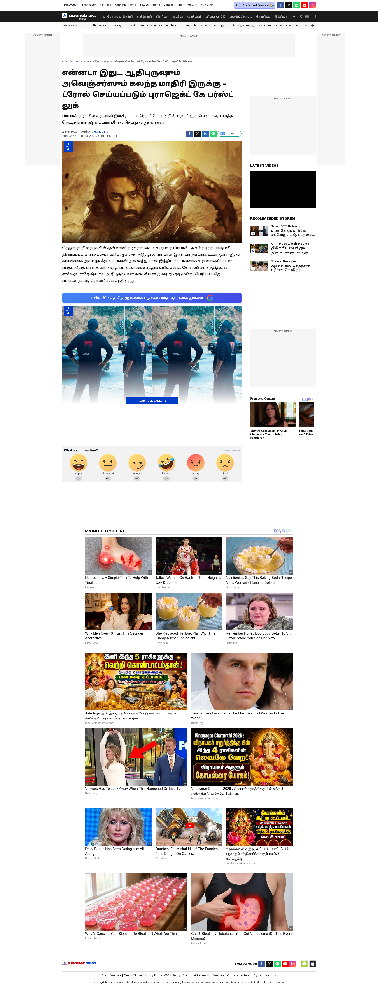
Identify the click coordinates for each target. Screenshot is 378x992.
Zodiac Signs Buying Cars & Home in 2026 (255, 25)
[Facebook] (280, 5)
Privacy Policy (153, 975)
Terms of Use (133, 975)
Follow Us (233, 133)
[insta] (312, 5)
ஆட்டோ (177, 16)
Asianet (79, 963)
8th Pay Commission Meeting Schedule (137, 25)
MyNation (207, 4)
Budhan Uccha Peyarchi (181, 25)
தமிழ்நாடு (144, 16)
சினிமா (162, 16)
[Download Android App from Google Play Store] (304, 964)
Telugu (144, 4)
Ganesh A (101, 131)
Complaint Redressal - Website (204, 975)
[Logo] (80, 16)
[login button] (301, 16)
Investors (270, 975)
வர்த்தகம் (194, 16)
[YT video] (304, 5)
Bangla (168, 4)
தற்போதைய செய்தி (117, 16)
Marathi (192, 4)
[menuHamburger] (307, 16)
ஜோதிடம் (263, 16)
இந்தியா (280, 16)
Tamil (156, 4)
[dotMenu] (295, 16)
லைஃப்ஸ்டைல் (240, 16)
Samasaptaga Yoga (212, 25)
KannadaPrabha (125, 4)
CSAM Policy (172, 975)
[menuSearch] (315, 16)
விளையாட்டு (216, 16)
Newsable (89, 4)
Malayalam (71, 4)
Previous (306, 25)
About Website (112, 975)
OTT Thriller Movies (95, 25)
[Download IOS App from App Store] (312, 964)
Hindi (179, 4)
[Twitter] (288, 5)
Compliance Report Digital (244, 975)
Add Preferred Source (252, 5)
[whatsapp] (296, 5)
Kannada (105, 4)
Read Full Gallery (152, 400)
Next (312, 25)
